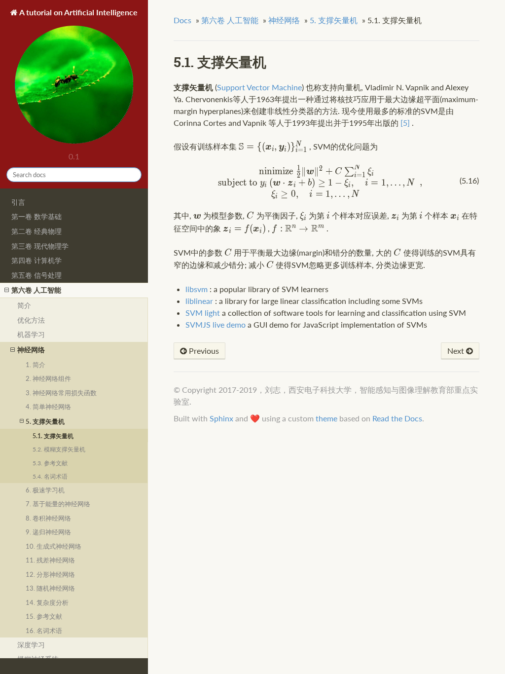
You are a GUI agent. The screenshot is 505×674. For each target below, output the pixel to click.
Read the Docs (397, 418)
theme (326, 418)
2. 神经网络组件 (48, 378)
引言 (18, 202)
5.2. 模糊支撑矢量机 (59, 449)
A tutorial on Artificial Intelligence (78, 12)
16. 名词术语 (44, 631)
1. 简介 (35, 365)
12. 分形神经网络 (50, 574)
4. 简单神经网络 (48, 407)
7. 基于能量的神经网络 (58, 504)
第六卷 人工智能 (36, 290)
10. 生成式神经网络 (53, 546)
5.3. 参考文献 (50, 462)
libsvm (196, 289)
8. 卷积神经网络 (48, 518)
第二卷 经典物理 (36, 231)
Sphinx (221, 418)
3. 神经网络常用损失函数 (61, 393)
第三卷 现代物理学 (40, 246)
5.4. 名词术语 (50, 476)
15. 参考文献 (44, 616)
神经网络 (31, 349)
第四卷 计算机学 (36, 260)
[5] (405, 122)
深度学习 (31, 644)
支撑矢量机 (334, 20)
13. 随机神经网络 (50, 588)
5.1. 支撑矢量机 (53, 435)
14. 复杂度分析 (47, 602)
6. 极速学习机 (45, 490)
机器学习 (31, 334)
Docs (182, 20)
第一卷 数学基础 (36, 216)
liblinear (199, 300)
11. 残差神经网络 (50, 560)
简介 (24, 305)
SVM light (202, 312)
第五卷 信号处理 (36, 275)
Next (456, 350)
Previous (203, 350)
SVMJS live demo (215, 324)
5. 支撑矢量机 (45, 421)
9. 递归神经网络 (48, 532)
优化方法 (31, 320)
